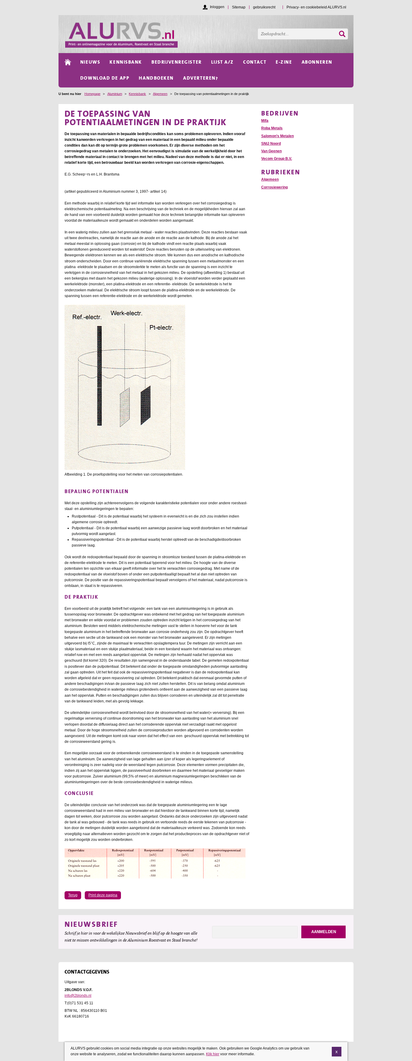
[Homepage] (209, 34)
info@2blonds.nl (78, 995)
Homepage (92, 94)
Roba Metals (272, 128)
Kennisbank (137, 94)
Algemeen (160, 94)
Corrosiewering (274, 187)
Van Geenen (271, 151)
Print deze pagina (102, 895)
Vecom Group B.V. (276, 159)
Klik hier (212, 1054)
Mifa (264, 121)
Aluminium (114, 94)
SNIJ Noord (271, 143)
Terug (73, 895)
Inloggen (217, 7)
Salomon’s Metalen (277, 136)
